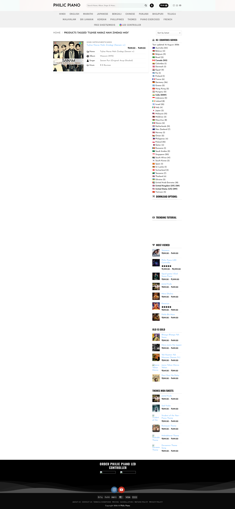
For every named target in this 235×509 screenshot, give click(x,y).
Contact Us (87, 502)
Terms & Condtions (102, 502)
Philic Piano (66, 5)
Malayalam (69, 19)
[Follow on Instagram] (174, 5)
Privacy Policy (156, 502)
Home (56, 33)
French (168, 19)
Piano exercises (150, 19)
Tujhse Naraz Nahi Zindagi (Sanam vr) (106, 45)
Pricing (115, 502)
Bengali (117, 13)
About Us (76, 502)
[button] (152, 6)
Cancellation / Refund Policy (134, 502)
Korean (101, 19)
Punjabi (143, 13)
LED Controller (131, 25)
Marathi (88, 13)
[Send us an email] (177, 5)
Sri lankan (87, 19)
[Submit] (146, 5)
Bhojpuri (158, 13)
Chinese (130, 13)
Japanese (102, 13)
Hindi (62, 13)
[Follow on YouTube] (180, 5)
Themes (132, 19)
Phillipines (117, 19)
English (74, 13)
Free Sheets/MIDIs (104, 25)
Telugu (171, 13)
